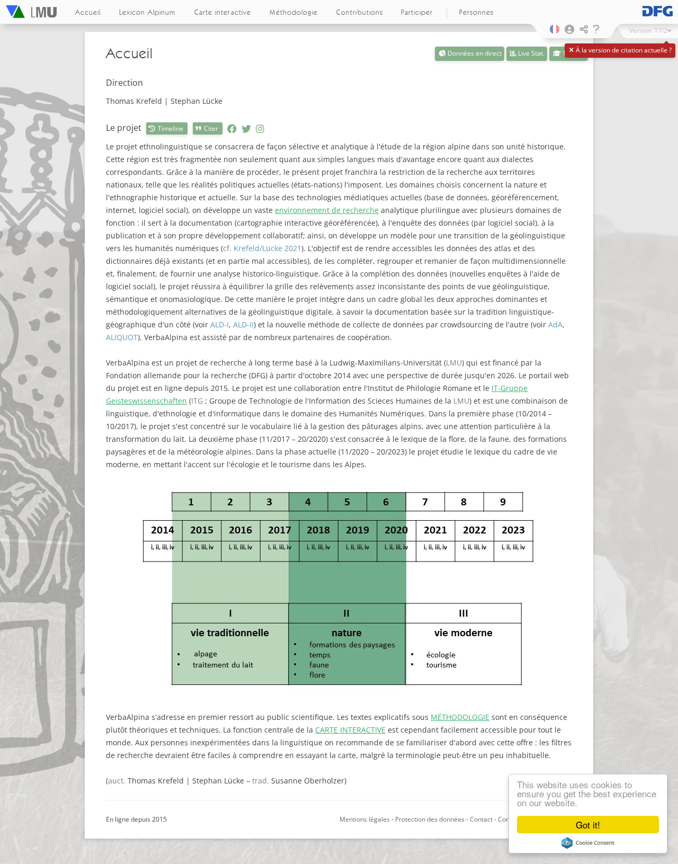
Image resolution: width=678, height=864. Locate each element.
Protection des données (430, 819)
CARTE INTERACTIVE (350, 730)
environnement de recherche (327, 210)
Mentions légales (365, 819)
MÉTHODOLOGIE (460, 717)
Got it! (588, 824)
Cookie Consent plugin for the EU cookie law (587, 843)
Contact (481, 819)
